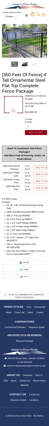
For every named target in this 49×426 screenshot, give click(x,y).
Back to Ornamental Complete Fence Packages (26, 296)
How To (38, 375)
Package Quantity (28, 120)
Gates (30, 312)
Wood (8, 312)
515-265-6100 (26, 362)
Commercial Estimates (15, 327)
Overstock (27, 375)
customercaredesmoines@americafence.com (26, 366)
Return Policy (39, 381)
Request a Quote (36, 327)
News (13, 381)
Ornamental (39, 307)
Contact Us (24, 381)
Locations (33, 400)
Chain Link (19, 312)
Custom (39, 312)
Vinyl (28, 307)
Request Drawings (24, 341)
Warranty (24, 385)
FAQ (6, 381)
